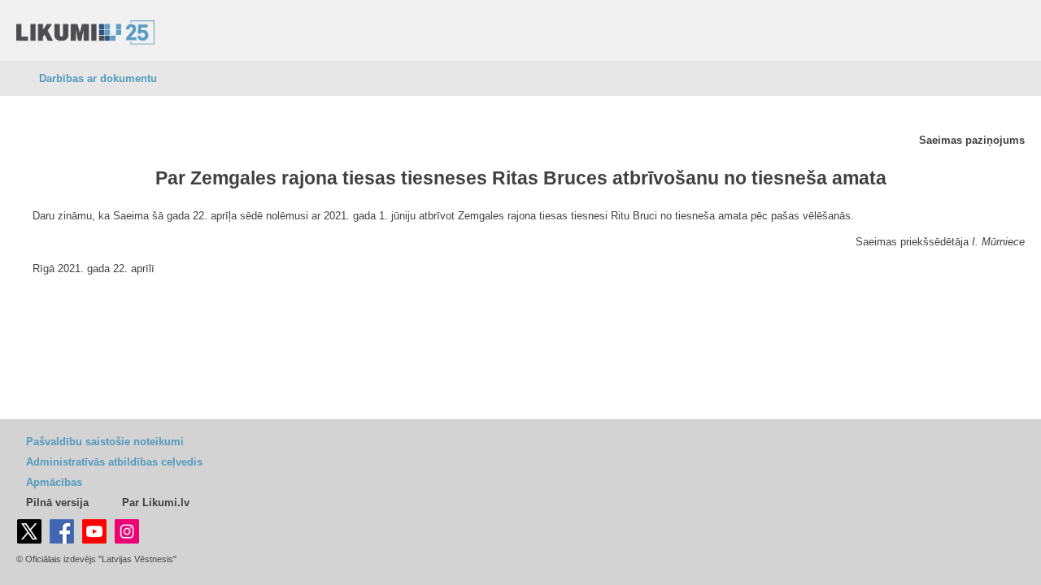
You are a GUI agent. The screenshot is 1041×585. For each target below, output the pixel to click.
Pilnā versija (57, 502)
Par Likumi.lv (155, 502)
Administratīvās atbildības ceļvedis (114, 462)
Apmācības (54, 482)
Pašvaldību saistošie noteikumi (105, 442)
